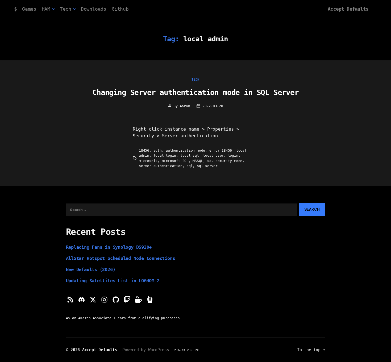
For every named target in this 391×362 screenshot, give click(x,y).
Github (120, 9)
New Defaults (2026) (90, 269)
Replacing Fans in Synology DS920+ (109, 247)
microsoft (148, 161)
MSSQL (198, 161)
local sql (189, 155)
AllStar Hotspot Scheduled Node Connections (120, 258)
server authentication (160, 166)
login (233, 155)
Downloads (93, 9)
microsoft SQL (175, 161)
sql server (207, 166)
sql (189, 166)
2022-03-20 (212, 106)
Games (29, 9)
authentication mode (185, 150)
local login (164, 155)
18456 (144, 150)
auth (157, 150)
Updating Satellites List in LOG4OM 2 (113, 280)
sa (209, 161)
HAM (46, 9)
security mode (228, 161)
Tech (65, 9)
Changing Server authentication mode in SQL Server (195, 92)
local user (213, 155)
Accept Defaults (348, 9)
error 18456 (220, 150)
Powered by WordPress (145, 349)
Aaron (185, 106)
